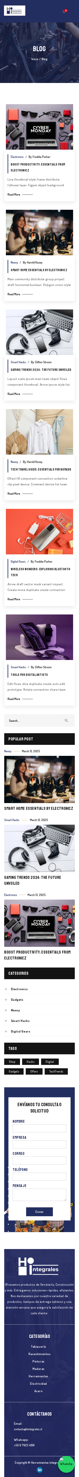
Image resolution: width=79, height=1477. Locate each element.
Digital (50, 1061)
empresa (19, 1137)
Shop (12, 1061)
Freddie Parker (41, 157)
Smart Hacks (18, 362)
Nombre (19, 1121)
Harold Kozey (34, 262)
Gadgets (14, 1071)
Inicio (35, 59)
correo (19, 1153)
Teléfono (20, 1169)
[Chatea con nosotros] (66, 1464)
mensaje (19, 1185)
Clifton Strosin (43, 362)
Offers (34, 1071)
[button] (63, 11)
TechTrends (56, 1071)
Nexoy (14, 262)
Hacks (30, 1061)
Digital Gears (18, 561)
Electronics (17, 157)
